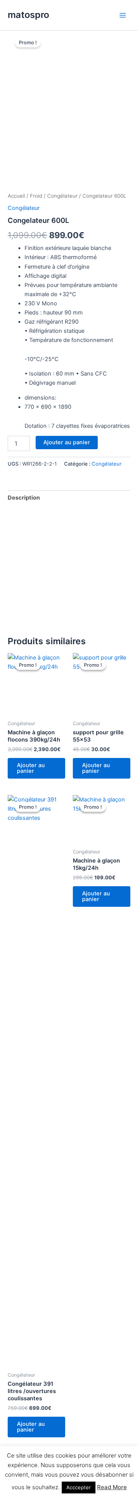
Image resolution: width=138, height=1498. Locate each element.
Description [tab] (24, 497)
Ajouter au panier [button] (31, 768)
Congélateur (62, 196)
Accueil (16, 196)
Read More (112, 1487)
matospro (28, 14)
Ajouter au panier (66, 442)
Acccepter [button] (78, 1487)
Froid (36, 196)
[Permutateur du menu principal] (122, 15)
